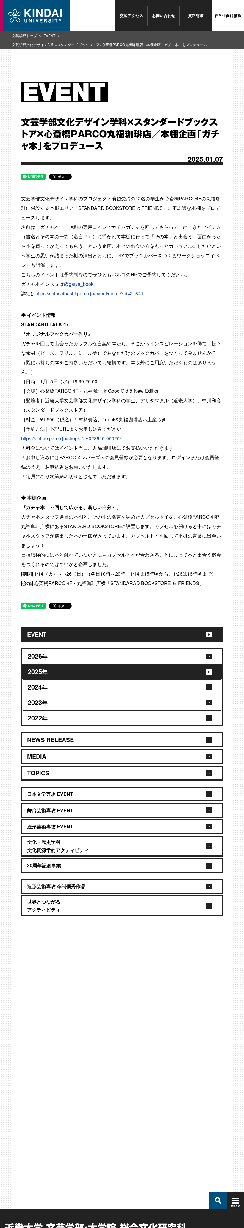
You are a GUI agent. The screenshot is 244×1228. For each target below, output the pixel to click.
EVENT (49, 35)
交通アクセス (131, 15)
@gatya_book (78, 284)
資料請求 (196, 15)
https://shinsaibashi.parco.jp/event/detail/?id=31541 (89, 293)
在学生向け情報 (228, 15)
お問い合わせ (163, 15)
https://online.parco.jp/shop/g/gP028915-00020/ (71, 438)
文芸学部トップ (24, 35)
